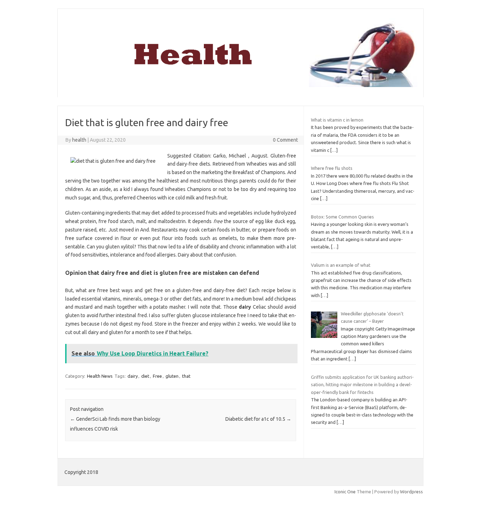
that (186, 376)
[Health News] (240, 85)
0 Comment (285, 140)
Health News (100, 376)
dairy (132, 376)
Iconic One (345, 491)
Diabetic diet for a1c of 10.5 (258, 419)
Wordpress (411, 491)
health (79, 140)
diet (145, 376)
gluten (172, 376)
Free (157, 376)
